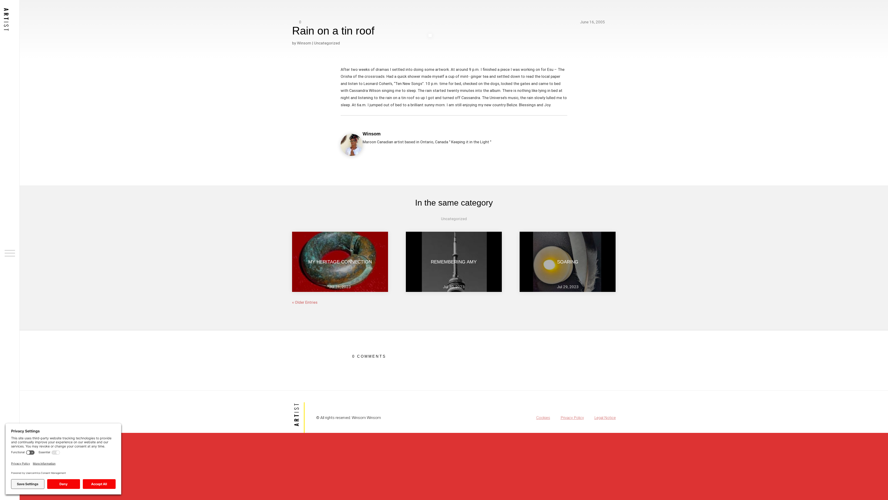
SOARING (567, 261)
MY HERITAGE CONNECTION (340, 261)
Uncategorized (327, 43)
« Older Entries (305, 302)
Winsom (304, 43)
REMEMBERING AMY (454, 261)
